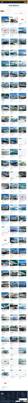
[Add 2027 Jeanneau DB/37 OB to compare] (24, 231)
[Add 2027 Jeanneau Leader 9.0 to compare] (15, 165)
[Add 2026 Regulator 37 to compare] (15, 264)
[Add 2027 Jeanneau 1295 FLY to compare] (15, 275)
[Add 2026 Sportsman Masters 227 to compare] (7, 142)
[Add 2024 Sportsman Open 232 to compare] (16, 352)
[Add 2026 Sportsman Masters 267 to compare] (15, 187)
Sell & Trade (11, 2)
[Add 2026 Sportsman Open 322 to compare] (7, 165)
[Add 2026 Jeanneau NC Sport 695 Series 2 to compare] (7, 220)
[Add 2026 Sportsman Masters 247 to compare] (7, 21)
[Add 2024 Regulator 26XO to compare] (24, 142)
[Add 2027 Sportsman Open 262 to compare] (24, 352)
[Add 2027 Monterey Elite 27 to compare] (24, 286)
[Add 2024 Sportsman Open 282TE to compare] (15, 131)
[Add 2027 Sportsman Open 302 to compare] (24, 131)
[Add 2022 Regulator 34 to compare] (24, 341)
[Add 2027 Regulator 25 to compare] (24, 54)
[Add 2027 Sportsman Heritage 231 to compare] (24, 363)
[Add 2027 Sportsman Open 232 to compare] (24, 374)
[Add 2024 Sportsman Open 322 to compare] (25, 153)
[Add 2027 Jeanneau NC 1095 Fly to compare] (7, 121)
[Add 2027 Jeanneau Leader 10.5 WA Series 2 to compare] (24, 121)
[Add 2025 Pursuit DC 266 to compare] (25, 297)
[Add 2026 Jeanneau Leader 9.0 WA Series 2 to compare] (7, 87)
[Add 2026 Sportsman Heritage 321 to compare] (7, 231)
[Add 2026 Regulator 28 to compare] (15, 98)
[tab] (2, 11)
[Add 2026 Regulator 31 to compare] (15, 87)
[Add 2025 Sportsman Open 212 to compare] (7, 264)
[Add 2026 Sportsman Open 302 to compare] (24, 220)
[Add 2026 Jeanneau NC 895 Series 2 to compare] (24, 43)
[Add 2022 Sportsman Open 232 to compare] (15, 242)
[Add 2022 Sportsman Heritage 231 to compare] (24, 87)
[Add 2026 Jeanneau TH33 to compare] (24, 110)
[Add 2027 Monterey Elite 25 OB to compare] (15, 308)
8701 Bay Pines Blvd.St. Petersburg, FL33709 (24, 395)
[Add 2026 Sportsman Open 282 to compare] (7, 153)
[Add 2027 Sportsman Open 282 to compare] (7, 319)
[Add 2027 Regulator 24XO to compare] (24, 65)
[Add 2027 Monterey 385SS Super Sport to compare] (24, 242)
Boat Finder (16, 13)
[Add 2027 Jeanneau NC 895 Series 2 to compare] (15, 297)
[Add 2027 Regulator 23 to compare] (15, 65)
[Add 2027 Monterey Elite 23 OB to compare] (7, 308)
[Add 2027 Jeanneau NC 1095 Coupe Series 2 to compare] (7, 54)
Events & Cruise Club (18, 394)
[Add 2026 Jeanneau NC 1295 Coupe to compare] (15, 253)
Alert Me (19, 13)
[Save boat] (8, 17)
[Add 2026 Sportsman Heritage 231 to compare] (7, 75)
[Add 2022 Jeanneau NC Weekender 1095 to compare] (7, 253)
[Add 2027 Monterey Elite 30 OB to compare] (15, 21)
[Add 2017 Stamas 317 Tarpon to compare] (7, 43)
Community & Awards (18, 395)
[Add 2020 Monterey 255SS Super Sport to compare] (15, 176)
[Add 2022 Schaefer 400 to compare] (24, 32)
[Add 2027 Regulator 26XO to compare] (15, 75)
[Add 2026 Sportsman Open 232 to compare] (15, 121)
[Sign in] (23, 2)
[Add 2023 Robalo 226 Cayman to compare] (15, 341)
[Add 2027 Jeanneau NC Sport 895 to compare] (24, 165)
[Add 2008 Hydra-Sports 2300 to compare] (8, 275)
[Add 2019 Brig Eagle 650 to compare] (16, 363)
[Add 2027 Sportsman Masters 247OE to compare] (15, 319)
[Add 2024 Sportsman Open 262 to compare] (15, 110)
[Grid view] (21, 13)
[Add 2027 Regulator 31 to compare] (15, 153)
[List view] (22, 13)
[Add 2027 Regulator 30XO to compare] (15, 43)
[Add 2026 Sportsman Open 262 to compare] (15, 199)
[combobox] (14, 9)
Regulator (8, 399)
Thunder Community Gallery (18, 397)
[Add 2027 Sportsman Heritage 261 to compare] (7, 352)
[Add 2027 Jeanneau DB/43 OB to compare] (15, 54)
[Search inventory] (21, 2)
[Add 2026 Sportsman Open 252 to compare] (7, 131)
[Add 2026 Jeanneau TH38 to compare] (7, 176)
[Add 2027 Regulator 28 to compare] (24, 209)
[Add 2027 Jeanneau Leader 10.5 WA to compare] (7, 187)
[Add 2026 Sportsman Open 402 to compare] (24, 264)
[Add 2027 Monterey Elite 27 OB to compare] (24, 176)
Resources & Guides (18, 398)
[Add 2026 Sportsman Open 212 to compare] (15, 220)
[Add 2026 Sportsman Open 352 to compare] (24, 253)
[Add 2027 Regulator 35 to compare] (24, 75)
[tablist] (6, 11)
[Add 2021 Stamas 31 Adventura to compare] (7, 297)
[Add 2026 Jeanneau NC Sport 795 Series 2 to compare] (7, 110)
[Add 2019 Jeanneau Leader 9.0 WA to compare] (8, 330)
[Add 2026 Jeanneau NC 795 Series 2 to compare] (7, 209)
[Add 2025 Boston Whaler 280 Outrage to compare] (7, 98)
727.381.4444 (23, 396)
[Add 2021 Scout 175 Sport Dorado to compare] (16, 330)
